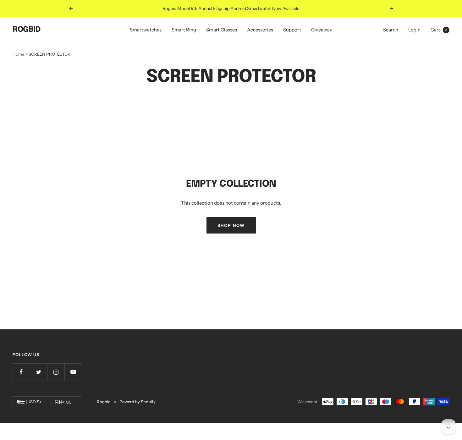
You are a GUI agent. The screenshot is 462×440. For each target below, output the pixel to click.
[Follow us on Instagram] (55, 372)
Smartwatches (146, 30)
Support (292, 30)
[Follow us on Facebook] (21, 372)
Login (414, 30)
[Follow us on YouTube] (73, 372)
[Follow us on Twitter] (38, 372)
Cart (439, 30)
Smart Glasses (221, 30)
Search (390, 30)
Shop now (231, 225)
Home (18, 54)
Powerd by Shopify (137, 401)
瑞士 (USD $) (29, 401)
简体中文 (63, 401)
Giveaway (321, 30)
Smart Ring (184, 30)
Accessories (260, 30)
